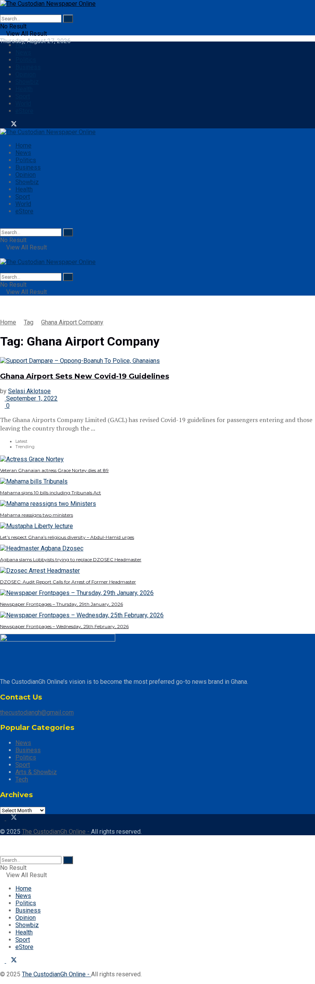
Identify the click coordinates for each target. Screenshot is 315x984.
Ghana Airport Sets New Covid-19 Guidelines (84, 376)
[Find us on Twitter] (11, 124)
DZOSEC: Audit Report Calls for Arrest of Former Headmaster (68, 582)
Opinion (25, 74)
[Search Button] (68, 19)
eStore (24, 111)
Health (24, 89)
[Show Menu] (2, 254)
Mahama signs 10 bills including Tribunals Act (50, 492)
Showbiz (27, 81)
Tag (28, 322)
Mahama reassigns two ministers (36, 515)
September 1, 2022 (31, 398)
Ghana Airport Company (72, 322)
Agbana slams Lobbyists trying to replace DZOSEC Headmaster (70, 559)
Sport (22, 96)
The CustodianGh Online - (56, 831)
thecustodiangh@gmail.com (37, 712)
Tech (21, 779)
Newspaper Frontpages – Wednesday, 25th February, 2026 (64, 626)
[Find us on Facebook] (3, 124)
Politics (25, 59)
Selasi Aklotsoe (29, 391)
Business (28, 67)
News (23, 52)
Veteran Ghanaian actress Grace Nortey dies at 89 (54, 470)
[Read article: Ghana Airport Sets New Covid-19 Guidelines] (157, 360)
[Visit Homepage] (48, 3)
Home (23, 45)
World (23, 103)
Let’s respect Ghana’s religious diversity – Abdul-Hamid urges (67, 537)
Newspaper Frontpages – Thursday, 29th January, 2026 (61, 604)
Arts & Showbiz (36, 772)
